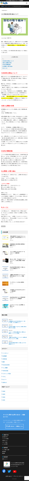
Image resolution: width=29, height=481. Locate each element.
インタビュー (6, 353)
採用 (4, 362)
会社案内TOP (5, 436)
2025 (4, 394)
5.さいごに (4, 68)
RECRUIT (6, 457)
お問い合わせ (9, 476)
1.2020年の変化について (8, 61)
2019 (4, 400)
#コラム (3, 226)
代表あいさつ (4, 440)
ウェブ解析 (5, 367)
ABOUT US (6, 435)
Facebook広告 (6, 364)
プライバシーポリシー (18, 476)
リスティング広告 (7, 373)
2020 (4, 397)
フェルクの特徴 (5, 438)
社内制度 (5, 356)
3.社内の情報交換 (6, 64)
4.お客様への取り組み (7, 66)
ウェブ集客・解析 (5, 449)
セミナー (5, 379)
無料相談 (4, 451)
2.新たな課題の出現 (6, 62)
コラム (4, 376)
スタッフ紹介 (4, 442)
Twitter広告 (5, 370)
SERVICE (6, 447)
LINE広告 (5, 359)
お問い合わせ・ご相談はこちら (15, 426)
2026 (4, 391)
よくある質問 (4, 444)
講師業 (3, 453)
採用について (4, 458)
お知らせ (5, 382)
